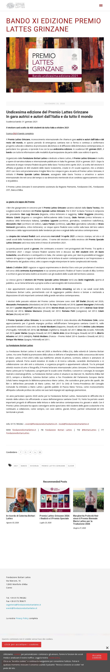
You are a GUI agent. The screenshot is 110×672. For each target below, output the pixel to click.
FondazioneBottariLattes (17, 433)
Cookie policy (54, 657)
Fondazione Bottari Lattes (58, 429)
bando (24, 466)
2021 (16, 466)
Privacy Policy (22, 618)
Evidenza (34, 466)
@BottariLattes (89, 429)
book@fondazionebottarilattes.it (74, 424)
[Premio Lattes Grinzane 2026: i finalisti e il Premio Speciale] (55, 501)
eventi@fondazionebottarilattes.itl (41, 424)
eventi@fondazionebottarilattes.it (21, 608)
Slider (71, 466)
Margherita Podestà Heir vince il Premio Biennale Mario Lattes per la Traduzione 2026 (85, 520)
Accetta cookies (97, 656)
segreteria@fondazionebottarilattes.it (23, 604)
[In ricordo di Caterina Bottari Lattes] (21, 501)
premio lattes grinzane (53, 466)
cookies (17, 654)
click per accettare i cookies (21, 644)
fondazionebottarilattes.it (24, 429)
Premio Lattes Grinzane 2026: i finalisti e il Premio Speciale (55, 517)
